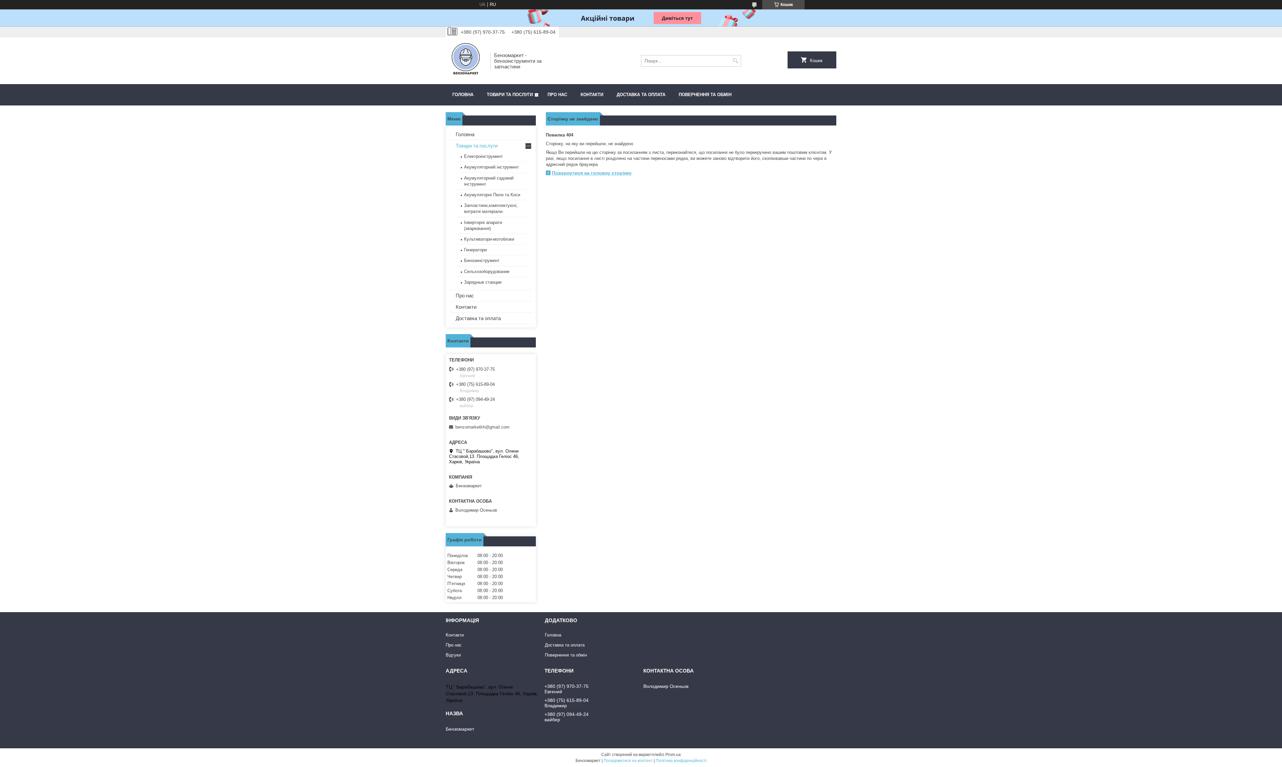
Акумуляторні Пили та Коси (492, 194)
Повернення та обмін (705, 94)
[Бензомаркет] (466, 61)
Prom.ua (673, 754)
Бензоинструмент (481, 260)
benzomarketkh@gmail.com (482, 427)
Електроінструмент (483, 156)
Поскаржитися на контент (628, 760)
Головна (462, 94)
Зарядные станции (482, 282)
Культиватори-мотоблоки (489, 239)
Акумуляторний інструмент (491, 167)
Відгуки (453, 655)
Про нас (557, 94)
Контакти (592, 94)
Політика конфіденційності (681, 760)
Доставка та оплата (641, 94)
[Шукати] (735, 61)
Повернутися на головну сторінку (592, 173)
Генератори (475, 249)
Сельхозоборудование (486, 271)
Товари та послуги (510, 94)
